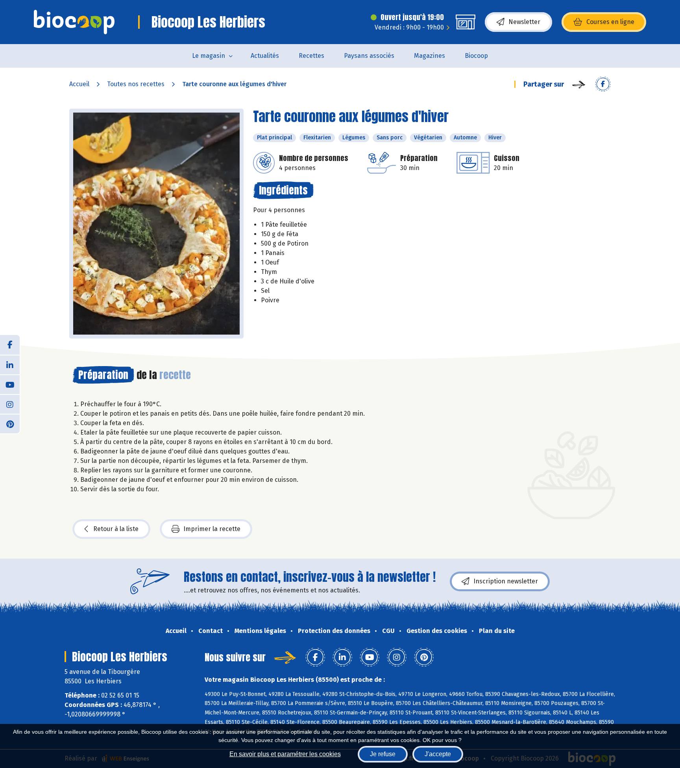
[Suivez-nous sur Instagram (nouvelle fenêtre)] (10, 404)
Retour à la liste (116, 529)
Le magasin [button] (208, 55)
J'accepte (438, 754)
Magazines (429, 55)
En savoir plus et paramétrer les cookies (285, 754)
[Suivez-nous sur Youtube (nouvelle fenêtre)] (10, 384)
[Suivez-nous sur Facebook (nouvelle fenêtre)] (10, 345)
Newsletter (524, 22)
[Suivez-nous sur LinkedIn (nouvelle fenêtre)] (10, 364)
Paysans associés (369, 55)
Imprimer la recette (211, 529)
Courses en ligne (610, 22)
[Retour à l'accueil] (74, 22)
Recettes (311, 55)
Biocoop (476, 55)
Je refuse (382, 754)
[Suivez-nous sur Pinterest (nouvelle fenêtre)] (10, 423)
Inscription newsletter (505, 581)
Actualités (265, 55)
